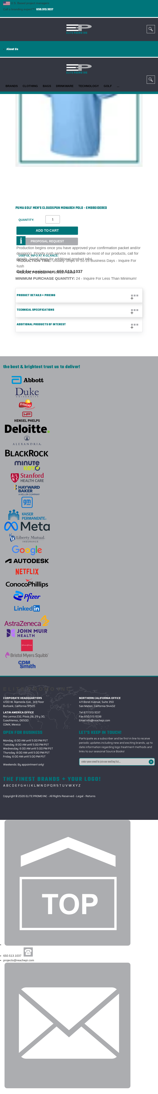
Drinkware (64, 86)
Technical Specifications (35, 310)
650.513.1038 (92, 716)
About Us (12, 49)
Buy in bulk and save (89, 228)
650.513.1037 (44, 9)
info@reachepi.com (98, 720)
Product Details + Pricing (36, 295)
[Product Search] (151, 80)
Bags (47, 86)
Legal (79, 796)
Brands (12, 86)
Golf (108, 86)
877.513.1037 (92, 712)
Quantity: (26, 219)
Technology (88, 86)
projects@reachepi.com (18, 960)
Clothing (30, 86)
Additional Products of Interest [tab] (41, 324)
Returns (90, 796)
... (118, 86)
